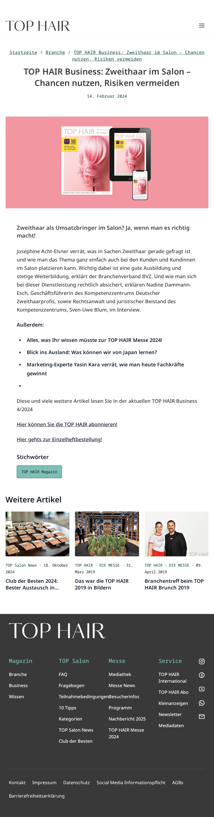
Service (170, 661)
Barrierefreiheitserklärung (37, 796)
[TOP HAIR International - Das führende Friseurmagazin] (57, 631)
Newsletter (170, 714)
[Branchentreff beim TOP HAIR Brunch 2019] (176, 534)
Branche (55, 52)
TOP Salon (74, 661)
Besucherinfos (124, 696)
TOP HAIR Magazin (39, 471)
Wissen (16, 696)
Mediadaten (171, 725)
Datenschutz (76, 782)
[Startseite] (38, 26)
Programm (120, 708)
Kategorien (70, 719)
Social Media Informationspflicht (131, 782)
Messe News (122, 685)
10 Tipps (67, 708)
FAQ (63, 674)
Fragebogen (71, 685)
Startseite (23, 52)
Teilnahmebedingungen (84, 696)
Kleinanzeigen (173, 703)
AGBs (177, 782)
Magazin (20, 661)
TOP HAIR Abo (174, 692)
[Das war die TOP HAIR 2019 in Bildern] (107, 534)
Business (18, 685)
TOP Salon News (76, 730)
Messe (117, 661)
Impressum (44, 782)
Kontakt (17, 782)
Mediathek (120, 674)
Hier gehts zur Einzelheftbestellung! (59, 439)
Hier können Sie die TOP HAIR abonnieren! (67, 424)
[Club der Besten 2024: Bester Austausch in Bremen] (37, 534)
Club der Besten (76, 741)
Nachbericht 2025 (127, 719)
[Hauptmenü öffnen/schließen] (201, 25)
